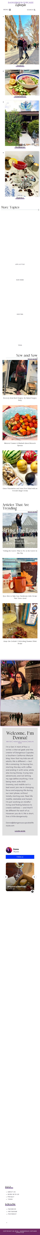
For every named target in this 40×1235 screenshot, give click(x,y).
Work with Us (13, 1194)
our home (20, 280)
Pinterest (12, 1214)
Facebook (12, 1209)
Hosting (20, 314)
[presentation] (20, 377)
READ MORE (32, 359)
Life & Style (20, 264)
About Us (12, 1192)
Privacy (11, 1197)
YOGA (20, 345)
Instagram (12, 1212)
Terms (10, 1199)
